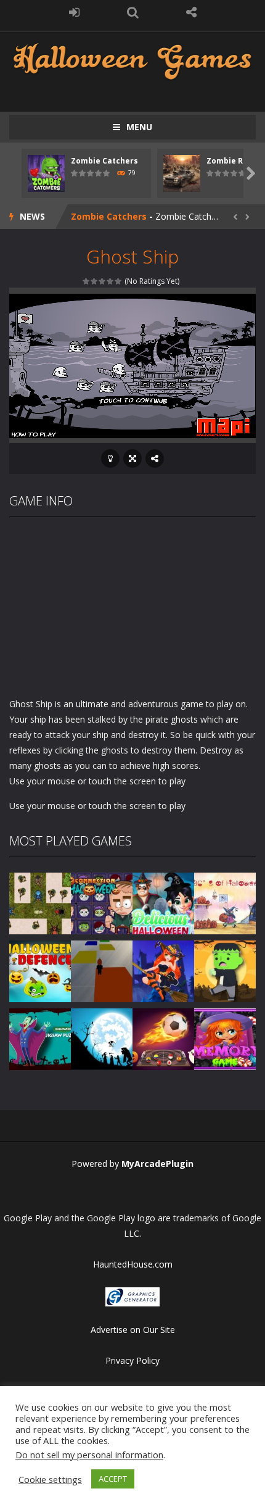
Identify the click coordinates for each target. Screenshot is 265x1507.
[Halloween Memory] (225, 970)
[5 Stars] (119, 281)
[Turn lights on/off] (110, 458)
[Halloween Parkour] (101, 970)
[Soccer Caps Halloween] (163, 1038)
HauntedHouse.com (133, 1264)
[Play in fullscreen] (132, 458)
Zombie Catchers (104, 161)
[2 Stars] (95, 281)
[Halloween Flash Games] (132, 60)
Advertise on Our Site (133, 1329)
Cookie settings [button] (50, 1479)
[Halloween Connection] (101, 902)
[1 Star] (87, 281)
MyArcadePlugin (157, 1163)
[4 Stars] (111, 281)
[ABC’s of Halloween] (225, 902)
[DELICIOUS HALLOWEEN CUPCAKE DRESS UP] (163, 902)
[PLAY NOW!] (46, 172)
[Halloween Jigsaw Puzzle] (40, 1038)
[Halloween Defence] (40, 970)
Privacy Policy (132, 1360)
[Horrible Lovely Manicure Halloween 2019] (163, 970)
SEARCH (133, 12)
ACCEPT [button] (113, 1478)
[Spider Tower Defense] (40, 902)
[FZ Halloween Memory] (225, 1038)
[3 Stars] (103, 281)
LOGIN (74, 12)
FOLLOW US (191, 12)
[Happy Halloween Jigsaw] (101, 1038)
